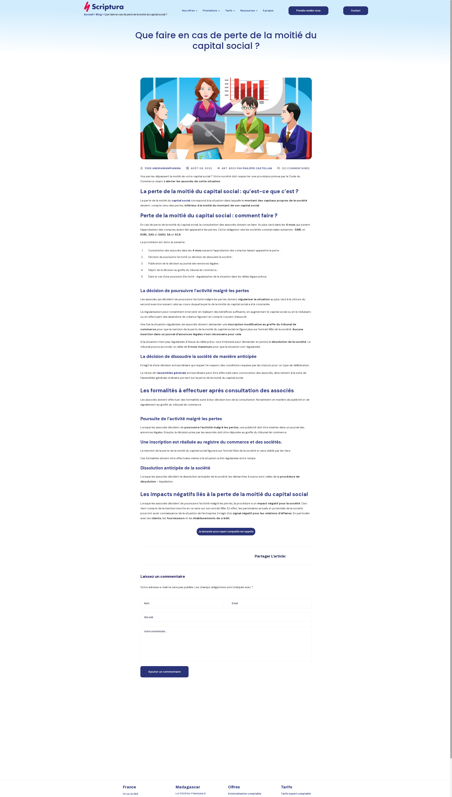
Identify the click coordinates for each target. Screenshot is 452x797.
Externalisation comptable (244, 793)
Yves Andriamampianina (163, 168)
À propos (268, 10)
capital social (181, 200)
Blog (99, 14)
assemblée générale (171, 373)
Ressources (247, 10)
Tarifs (228, 10)
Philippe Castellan (257, 168)
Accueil (88, 14)
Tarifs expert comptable (296, 793)
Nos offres (188, 10)
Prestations (210, 10)
